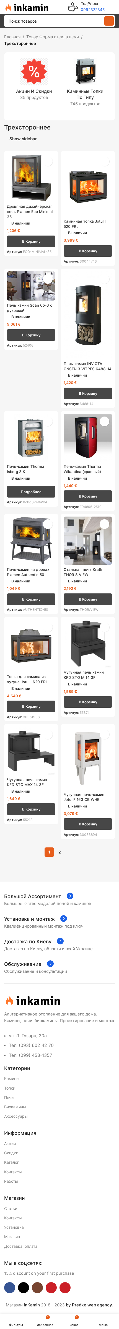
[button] (31, 241)
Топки (9, 1088)
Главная (12, 36)
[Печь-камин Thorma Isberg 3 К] (31, 438)
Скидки (11, 1152)
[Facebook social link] (9, 1287)
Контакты (13, 1171)
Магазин (12, 1236)
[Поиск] (109, 21)
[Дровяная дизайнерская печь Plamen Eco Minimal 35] (31, 178)
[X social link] (23, 1287)
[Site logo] (26, 6)
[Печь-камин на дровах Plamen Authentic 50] (31, 541)
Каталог (11, 1162)
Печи (9, 1097)
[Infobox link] (86, 7)
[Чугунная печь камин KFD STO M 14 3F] (88, 644)
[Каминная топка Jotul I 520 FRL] (88, 185)
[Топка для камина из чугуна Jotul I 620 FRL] (31, 646)
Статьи (10, 1208)
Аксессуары (16, 1116)
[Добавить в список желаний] (48, 161)
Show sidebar (23, 138)
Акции (10, 1143)
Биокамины (15, 1106)
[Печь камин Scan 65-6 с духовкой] (31, 286)
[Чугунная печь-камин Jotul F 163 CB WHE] (88, 758)
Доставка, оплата (20, 1246)
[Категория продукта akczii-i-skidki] (34, 81)
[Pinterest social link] (65, 1287)
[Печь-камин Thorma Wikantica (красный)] (88, 438)
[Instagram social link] (37, 1287)
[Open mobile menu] (113, 6)
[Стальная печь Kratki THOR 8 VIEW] (88, 541)
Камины (11, 1078)
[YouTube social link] (51, 1287)
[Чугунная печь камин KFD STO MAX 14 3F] (31, 751)
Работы (11, 1181)
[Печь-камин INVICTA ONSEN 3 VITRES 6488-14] (88, 315)
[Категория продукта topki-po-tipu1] (85, 84)
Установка (14, 1227)
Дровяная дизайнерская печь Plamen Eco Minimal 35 (30, 211)
